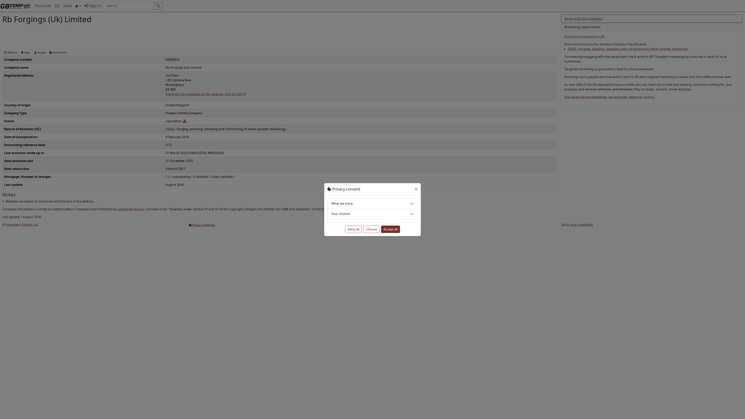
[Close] (416, 189)
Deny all (353, 229)
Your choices (340, 214)
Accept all (391, 229)
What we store (342, 203)
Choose (371, 229)
